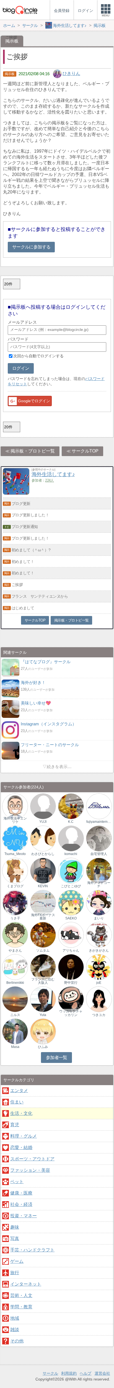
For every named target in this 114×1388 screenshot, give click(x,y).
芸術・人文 (21, 1295)
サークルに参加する (31, 247)
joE (98, 982)
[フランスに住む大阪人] (43, 967)
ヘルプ (85, 1373)
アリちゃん (71, 950)
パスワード (18, 339)
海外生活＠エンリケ (15, 820)
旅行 (14, 1272)
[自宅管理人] (99, 838)
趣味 (14, 1227)
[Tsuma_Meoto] (15, 838)
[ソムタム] (43, 934)
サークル (50, 1373)
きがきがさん (99, 950)
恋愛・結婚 (21, 1147)
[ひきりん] (58, 73)
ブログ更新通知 (25, 526)
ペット (17, 1181)
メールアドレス (22, 322)
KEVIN (43, 886)
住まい (17, 1102)
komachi (70, 854)
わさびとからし (43, 854)
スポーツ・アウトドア (32, 1158)
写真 (14, 1238)
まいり (99, 918)
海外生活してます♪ (53, 474)
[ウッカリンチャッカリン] (71, 999)
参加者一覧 (56, 1057)
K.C (71, 821)
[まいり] (99, 902)
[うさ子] (15, 902)
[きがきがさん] (99, 934)
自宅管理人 (98, 854)
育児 (14, 1124)
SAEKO (71, 918)
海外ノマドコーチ (98, 884)
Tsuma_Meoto (15, 854)
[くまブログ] (15, 870)
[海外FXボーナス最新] (43, 902)
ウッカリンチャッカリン (70, 1013)
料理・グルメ (23, 1136)
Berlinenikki (15, 982)
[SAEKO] (71, 902)
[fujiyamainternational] (99, 806)
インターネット (25, 1284)
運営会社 (102, 1373)
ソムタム (43, 950)
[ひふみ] (43, 1031)
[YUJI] (43, 806)
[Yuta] (43, 999)
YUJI (42, 821)
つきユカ (98, 1015)
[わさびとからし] (43, 838)
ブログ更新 (21, 503)
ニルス (15, 1015)
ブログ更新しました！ (30, 515)
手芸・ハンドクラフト (32, 1250)
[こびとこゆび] (71, 870)
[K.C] (71, 806)
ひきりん (71, 73)
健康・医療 (21, 1193)
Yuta (43, 1015)
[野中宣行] (71, 967)
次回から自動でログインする (38, 356)
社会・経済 (21, 1204)
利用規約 (69, 1373)
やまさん (15, 950)
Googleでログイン (34, 401)
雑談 (14, 1329)
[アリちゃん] (71, 934)
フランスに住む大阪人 (43, 981)
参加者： (43, 480)
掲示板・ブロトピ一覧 (33, 451)
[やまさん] (15, 934)
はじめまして (23, 608)
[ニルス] (15, 999)
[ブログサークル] (20, 10)
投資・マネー (23, 1215)
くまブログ (15, 886)
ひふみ (43, 1046)
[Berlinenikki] (15, 967)
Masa (15, 1046)
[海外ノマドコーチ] (99, 870)
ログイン (20, 368)
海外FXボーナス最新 (43, 916)
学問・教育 (21, 1306)
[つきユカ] (99, 999)
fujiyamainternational (99, 821)
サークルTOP (85, 451)
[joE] (99, 967)
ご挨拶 (17, 584)
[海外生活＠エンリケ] (15, 806)
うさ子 (15, 918)
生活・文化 (21, 1113)
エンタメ (19, 1090)
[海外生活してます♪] (16, 493)
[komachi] (71, 838)
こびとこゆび (71, 886)
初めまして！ (23, 561)
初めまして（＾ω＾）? (31, 550)
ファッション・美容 (30, 1170)
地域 (14, 1318)
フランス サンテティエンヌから (40, 596)
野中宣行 (70, 982)
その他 (17, 1341)
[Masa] (15, 1031)
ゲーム (17, 1261)
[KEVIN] (43, 870)
